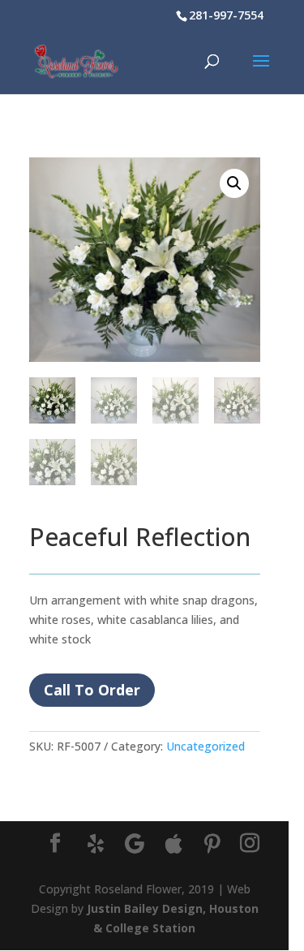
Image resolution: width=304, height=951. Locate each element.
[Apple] (173, 844)
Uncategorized (205, 746)
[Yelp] (95, 844)
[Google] (134, 844)
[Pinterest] (212, 844)
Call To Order (92, 689)
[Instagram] (249, 843)
